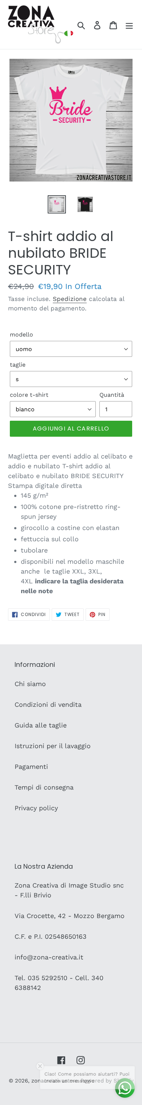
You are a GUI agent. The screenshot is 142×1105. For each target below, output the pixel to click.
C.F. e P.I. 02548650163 (51, 936)
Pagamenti (31, 766)
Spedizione (70, 298)
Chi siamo (30, 684)
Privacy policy (36, 808)
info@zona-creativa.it (49, 957)
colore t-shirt (29, 394)
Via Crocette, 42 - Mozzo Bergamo (70, 916)
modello (21, 334)
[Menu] (129, 24)
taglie (17, 364)
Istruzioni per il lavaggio (53, 746)
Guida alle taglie (41, 725)
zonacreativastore (54, 1080)
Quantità (111, 394)
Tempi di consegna (44, 787)
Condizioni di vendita (48, 704)
